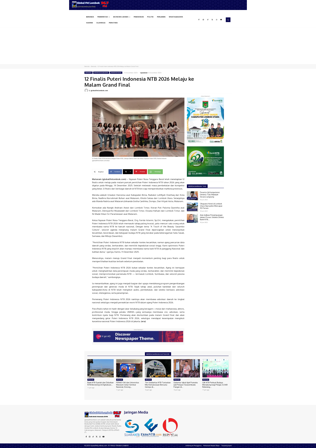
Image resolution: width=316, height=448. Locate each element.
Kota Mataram (192, 198)
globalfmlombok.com (99, 90)
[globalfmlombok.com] (86, 90)
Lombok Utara (192, 210)
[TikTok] (208, 20)
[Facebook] (199, 20)
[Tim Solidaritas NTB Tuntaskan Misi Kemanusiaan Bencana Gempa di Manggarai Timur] (158, 368)
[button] (228, 19)
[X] (212, 20)
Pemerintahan (116, 72)
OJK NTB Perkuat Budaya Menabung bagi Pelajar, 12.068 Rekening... (214, 384)
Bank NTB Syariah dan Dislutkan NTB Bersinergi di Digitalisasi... (100, 383)
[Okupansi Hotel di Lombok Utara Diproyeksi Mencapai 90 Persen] (192, 207)
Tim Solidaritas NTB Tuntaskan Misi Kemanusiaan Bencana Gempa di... (158, 384)
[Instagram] (203, 20)
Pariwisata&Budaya (101, 72)
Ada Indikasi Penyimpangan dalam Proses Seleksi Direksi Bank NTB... (212, 217)
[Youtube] (221, 20)
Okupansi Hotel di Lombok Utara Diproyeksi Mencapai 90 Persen (211, 206)
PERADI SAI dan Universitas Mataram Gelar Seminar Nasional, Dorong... (127, 384)
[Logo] (91, 4)
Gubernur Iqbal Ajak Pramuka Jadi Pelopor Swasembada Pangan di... (186, 384)
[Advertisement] (158, 45)
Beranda (86, 66)
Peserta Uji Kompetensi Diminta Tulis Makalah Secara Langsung (210, 194)
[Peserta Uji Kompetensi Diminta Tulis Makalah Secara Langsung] (192, 195)
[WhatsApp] (216, 20)
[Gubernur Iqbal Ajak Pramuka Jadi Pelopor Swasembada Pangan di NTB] (187, 368)
